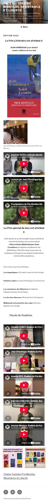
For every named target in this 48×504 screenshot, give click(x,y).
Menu (25, 27)
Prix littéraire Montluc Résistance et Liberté (22, 7)
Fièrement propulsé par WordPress (17, 498)
